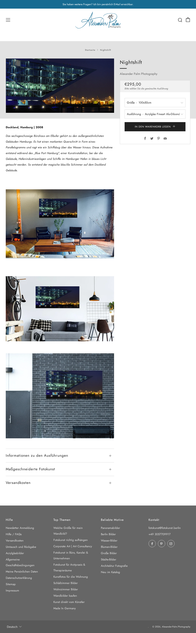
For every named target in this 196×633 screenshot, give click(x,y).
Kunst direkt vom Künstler (69, 602)
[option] (60, 85)
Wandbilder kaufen (65, 596)
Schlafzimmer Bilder (65, 583)
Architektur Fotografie (114, 566)
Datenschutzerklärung (19, 578)
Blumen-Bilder (109, 547)
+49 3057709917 (160, 534)
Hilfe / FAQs (14, 534)
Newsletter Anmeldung (20, 528)
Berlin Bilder (108, 534)
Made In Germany (64, 608)
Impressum (12, 590)
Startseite (90, 49)
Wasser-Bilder (109, 540)
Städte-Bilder (108, 559)
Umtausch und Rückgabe (21, 547)
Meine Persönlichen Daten (22, 571)
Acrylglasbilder (15, 553)
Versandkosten (15, 540)
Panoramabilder (110, 528)
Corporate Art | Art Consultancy (72, 546)
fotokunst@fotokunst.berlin (165, 528)
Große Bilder (109, 553)
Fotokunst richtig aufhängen (70, 540)
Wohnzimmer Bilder (65, 589)
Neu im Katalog (110, 572)
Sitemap (11, 584)
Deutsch (12, 626)
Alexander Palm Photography (138, 74)
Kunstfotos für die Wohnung (70, 577)
